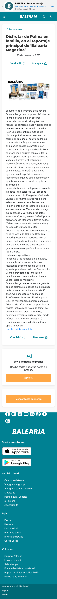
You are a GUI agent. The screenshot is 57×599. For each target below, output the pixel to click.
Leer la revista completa (19, 329)
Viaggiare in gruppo (15, 484)
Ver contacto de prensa (29, 398)
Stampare (37, 63)
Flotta (7, 520)
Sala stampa (11, 564)
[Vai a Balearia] (28, 16)
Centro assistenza (14, 480)
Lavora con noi (12, 560)
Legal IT (5, 590)
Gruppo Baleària (13, 556)
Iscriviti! (28, 377)
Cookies (5, 594)
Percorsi (8, 524)
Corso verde (11, 540)
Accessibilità (11, 504)
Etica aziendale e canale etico (20, 568)
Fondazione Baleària (15, 576)
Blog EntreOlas (12, 532)
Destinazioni (11, 528)
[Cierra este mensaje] (2, 6)
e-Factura (9, 500)
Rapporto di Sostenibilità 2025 (21, 572)
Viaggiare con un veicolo (18, 488)
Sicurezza (9, 492)
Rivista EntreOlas (13, 536)
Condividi (15, 63)
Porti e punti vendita (15, 496)
